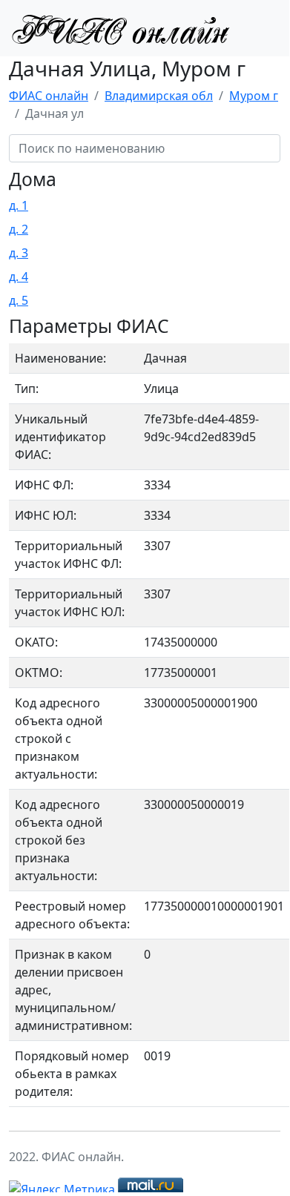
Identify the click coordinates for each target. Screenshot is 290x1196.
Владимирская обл (159, 95)
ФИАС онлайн (48, 95)
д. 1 (18, 205)
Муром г (253, 95)
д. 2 (18, 229)
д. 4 (18, 276)
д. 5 (18, 300)
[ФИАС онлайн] (120, 28)
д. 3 (18, 253)
